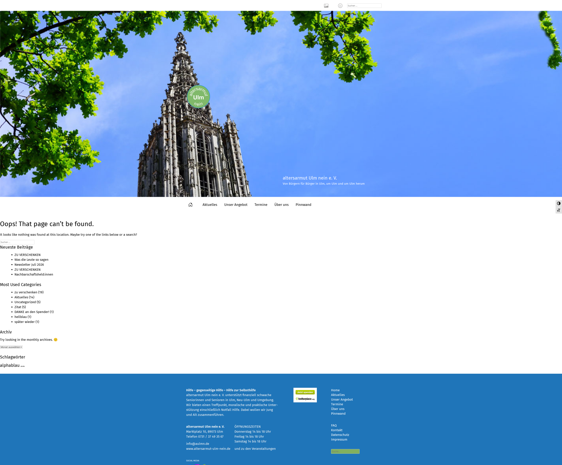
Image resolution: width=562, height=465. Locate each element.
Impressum (339, 439)
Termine (261, 205)
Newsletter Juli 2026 (29, 265)
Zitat (17, 307)
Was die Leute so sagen (31, 260)
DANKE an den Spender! (31, 312)
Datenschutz (340, 435)
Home (191, 204)
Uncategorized (25, 302)
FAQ (334, 425)
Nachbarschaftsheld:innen (33, 274)
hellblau (20, 317)
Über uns (281, 205)
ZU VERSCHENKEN (27, 255)
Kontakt (340, 5)
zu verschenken (25, 292)
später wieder (24, 322)
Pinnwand (303, 205)
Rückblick (326, 5)
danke (22, 366)
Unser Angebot (235, 205)
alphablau (10, 365)
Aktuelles (210, 205)
